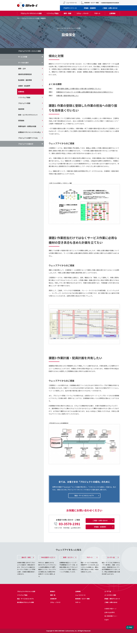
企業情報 (112, 13)
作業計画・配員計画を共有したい (67, 95)
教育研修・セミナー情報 (91, 3)
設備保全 (21, 92)
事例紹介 (52, 591)
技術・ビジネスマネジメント (28, 115)
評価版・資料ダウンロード (112, 599)
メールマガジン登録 (110, 595)
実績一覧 (52, 595)
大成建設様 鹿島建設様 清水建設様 (110, 3)
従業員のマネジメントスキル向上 (29, 132)
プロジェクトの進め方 (25, 144)
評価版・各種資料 (90, 8)
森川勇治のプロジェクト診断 (25, 602)
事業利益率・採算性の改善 (27, 126)
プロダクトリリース (70, 8)
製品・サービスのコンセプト (25, 599)
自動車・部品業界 (24, 86)
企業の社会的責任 (109, 612)
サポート (97, 13)
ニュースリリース (71, 3)
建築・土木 (22, 68)
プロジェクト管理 (24, 103)
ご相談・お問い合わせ (109, 8)
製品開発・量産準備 (25, 80)
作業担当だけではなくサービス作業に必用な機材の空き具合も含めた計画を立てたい (84, 92)
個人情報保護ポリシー (110, 616)
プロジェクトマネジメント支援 (31, 13)
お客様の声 (53, 599)
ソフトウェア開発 (24, 97)
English (106, 619)
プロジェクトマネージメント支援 (29, 51)
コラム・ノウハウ (82, 13)
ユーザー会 (107, 591)
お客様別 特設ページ (110, 608)
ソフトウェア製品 (52, 13)
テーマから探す (23, 63)
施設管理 (21, 109)
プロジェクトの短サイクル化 (28, 138)
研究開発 (21, 120)
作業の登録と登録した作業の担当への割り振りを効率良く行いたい (78, 89)
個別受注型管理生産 (25, 74)
